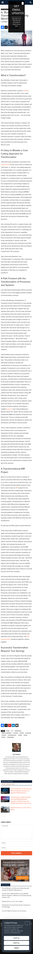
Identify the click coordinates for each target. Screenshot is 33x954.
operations (15, 733)
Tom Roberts (5, 21)
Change (7, 730)
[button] (30, 2)
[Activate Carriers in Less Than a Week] (5, 810)
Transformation (10, 737)
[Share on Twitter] (6, 27)
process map (28, 733)
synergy (25, 735)
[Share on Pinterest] (9, 725)
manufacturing (18, 730)
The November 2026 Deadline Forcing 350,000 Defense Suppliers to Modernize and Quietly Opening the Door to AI (16, 895)
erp (12, 730)
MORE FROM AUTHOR (8, 784)
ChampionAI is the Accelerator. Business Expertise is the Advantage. (16, 906)
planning (22, 733)
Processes (4, 735)
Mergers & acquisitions (6, 733)
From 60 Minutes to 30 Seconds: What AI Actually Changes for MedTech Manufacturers (21, 791)
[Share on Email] (16, 725)
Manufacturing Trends (5, 9)
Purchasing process (12, 735)
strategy (20, 735)
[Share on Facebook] (2, 27)
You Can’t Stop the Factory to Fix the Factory (14, 911)
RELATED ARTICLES (7, 781)
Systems (3, 737)
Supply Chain (4, 811)
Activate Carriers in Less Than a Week (12, 901)
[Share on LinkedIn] (13, 725)
